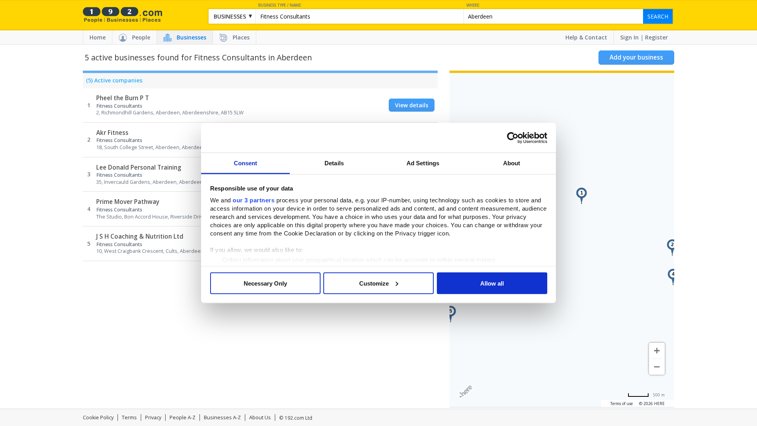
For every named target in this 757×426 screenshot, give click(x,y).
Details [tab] (334, 163)
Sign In (629, 37)
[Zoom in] (657, 351)
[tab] (112, 82)
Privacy (153, 417)
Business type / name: (280, 5)
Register (656, 37)
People (141, 37)
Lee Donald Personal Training (138, 167)
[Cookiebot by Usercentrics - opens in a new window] (512, 138)
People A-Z (183, 417)
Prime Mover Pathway (127, 202)
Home (97, 37)
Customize (374, 283)
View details (411, 105)
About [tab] (511, 163)
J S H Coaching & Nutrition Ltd (139, 236)
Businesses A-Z (222, 417)
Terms (129, 417)
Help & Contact (586, 37)
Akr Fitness (112, 133)
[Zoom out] (657, 367)
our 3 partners (253, 200)
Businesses (191, 37)
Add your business (636, 57)
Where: (473, 5)
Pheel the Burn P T (122, 98)
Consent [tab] (245, 163)
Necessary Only (265, 283)
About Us (260, 417)
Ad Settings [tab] (422, 163)
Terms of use (621, 403)
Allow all (492, 283)
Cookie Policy (98, 417)
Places (241, 37)
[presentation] (112, 82)
